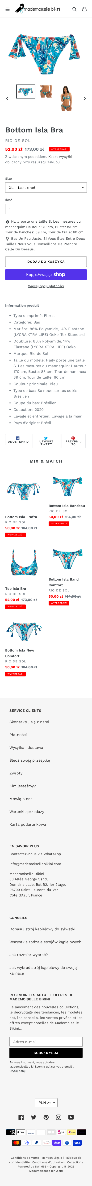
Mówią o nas (20, 799)
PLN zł (44, 1102)
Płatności (18, 734)
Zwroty (15, 773)
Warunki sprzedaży (26, 811)
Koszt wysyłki (60, 157)
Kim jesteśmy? (22, 786)
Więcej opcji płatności (46, 286)
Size (8, 178)
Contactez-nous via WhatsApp (35, 854)
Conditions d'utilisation (49, 1162)
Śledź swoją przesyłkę (29, 760)
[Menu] (8, 9)
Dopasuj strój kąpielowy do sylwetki (42, 929)
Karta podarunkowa (27, 824)
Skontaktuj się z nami (29, 722)
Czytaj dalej (17, 1071)
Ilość (9, 200)
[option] (26, 91)
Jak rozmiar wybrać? (28, 954)
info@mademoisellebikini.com (35, 864)
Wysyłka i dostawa (26, 747)
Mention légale (52, 1157)
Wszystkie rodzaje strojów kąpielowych (45, 942)
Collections (75, 1162)
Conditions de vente (25, 1157)
